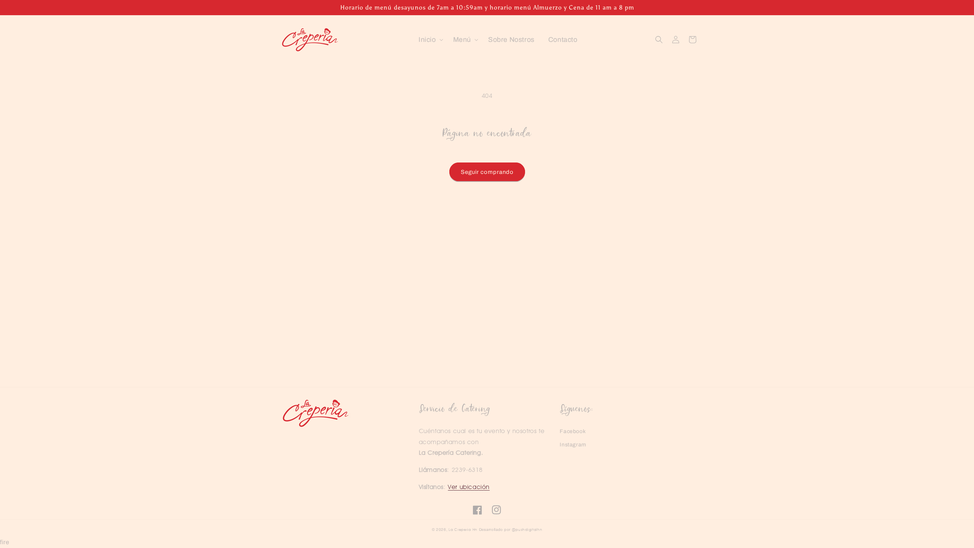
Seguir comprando (487, 172)
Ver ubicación (469, 487)
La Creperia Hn (463, 529)
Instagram (573, 445)
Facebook (573, 431)
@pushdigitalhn (527, 529)
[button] (429, 40)
